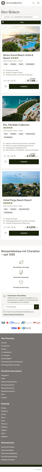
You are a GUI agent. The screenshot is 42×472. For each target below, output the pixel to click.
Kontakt (4, 343)
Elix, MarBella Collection (16, 124)
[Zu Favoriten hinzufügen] (5, 86)
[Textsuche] (33, 3)
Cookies (4, 398)
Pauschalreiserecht (7, 385)
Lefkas (3, 414)
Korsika (3, 408)
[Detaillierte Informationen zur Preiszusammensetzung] (14, 81)
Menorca (4, 424)
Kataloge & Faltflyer (8, 460)
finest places (30, 134)
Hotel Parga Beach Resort (17, 200)
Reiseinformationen (8, 391)
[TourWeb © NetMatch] (38, 469)
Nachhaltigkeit (24, 209)
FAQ (2, 394)
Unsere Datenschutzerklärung (13, 314)
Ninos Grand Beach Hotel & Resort (18, 56)
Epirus (3, 417)
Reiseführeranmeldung (9, 456)
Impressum (5, 375)
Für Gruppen (5, 355)
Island (3, 433)
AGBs (3, 378)
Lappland (4, 436)
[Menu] (38, 3)
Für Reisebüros (6, 352)
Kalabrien (4, 427)
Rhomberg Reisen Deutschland (12, 362)
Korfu (3, 421)
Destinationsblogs (7, 450)
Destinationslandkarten (9, 453)
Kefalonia (4, 411)
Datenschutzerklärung (9, 382)
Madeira (4, 430)
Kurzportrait (5, 346)
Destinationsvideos (7, 447)
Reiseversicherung (7, 388)
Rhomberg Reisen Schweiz (10, 365)
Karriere (4, 349)
